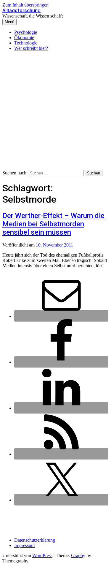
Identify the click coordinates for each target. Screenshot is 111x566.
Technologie (25, 42)
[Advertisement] (55, 111)
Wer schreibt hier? (31, 48)
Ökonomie (24, 37)
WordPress (42, 555)
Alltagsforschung (21, 10)
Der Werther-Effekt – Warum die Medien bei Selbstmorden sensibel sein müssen (53, 224)
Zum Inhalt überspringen (25, 4)
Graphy (78, 555)
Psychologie (25, 32)
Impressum (24, 545)
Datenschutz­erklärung (34, 540)
